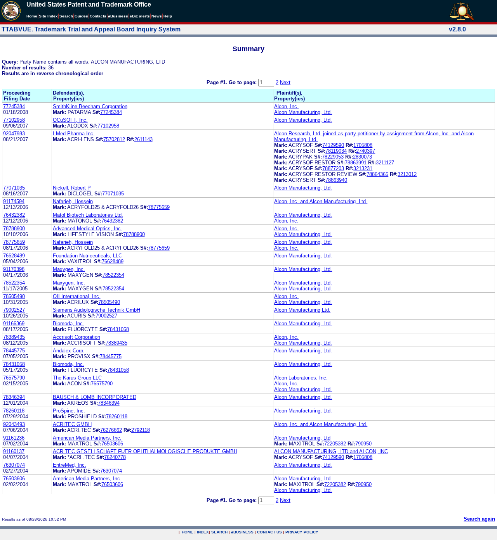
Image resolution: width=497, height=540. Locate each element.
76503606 (112, 444)
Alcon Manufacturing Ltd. (302, 310)
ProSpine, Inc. (69, 411)
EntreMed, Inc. (69, 465)
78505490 (14, 296)
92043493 (14, 424)
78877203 (333, 168)
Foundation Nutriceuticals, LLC (87, 256)
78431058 (118, 329)
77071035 (14, 188)
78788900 (14, 228)
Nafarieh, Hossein (73, 201)
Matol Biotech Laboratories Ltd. (88, 215)
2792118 (140, 430)
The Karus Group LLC (77, 378)
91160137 (13, 451)
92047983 (14, 133)
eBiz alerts (140, 16)
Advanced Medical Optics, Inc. (87, 228)
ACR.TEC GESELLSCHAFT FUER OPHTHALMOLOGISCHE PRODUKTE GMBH (145, 451)
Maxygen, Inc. (69, 269)
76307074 (14, 465)
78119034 (336, 151)
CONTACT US (269, 532)
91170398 (13, 269)
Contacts (98, 16)
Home (31, 16)
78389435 (14, 337)
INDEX (203, 532)
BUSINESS (242, 532)
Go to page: (243, 82)
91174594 (13, 201)
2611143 (143, 139)
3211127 (385, 163)
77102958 (14, 120)
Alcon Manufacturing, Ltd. (303, 112)
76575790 (14, 378)
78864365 (377, 174)
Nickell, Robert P (72, 188)
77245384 (14, 106)
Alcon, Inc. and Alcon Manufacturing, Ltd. (320, 201)
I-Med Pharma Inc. (74, 133)
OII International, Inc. (77, 296)
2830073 (362, 157)
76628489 (14, 256)
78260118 (13, 411)
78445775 (14, 351)
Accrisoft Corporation (76, 337)
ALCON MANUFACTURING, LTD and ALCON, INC (331, 451)
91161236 (13, 438)
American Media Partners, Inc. (87, 438)
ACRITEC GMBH (72, 424)
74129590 (333, 145)
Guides (81, 16)
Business (118, 16)
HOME (187, 532)
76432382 (14, 215)
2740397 (365, 151)
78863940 (336, 180)
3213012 (407, 174)
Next (285, 82)
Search (66, 16)
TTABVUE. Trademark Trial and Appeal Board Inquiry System (91, 29)
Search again (479, 519)
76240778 (115, 457)
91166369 (13, 323)
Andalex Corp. (69, 351)
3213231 (362, 168)
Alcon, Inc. (286, 106)
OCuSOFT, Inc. (70, 120)
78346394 (14, 397)
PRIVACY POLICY (301, 532)
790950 (363, 444)
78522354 (113, 275)
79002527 (14, 310)
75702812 (114, 139)
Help (167, 16)
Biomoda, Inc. (68, 323)
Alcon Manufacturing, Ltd (302, 438)
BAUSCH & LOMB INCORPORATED (94, 397)
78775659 (159, 207)
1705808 (362, 145)
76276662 (111, 430)
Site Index (48, 16)
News (156, 16)
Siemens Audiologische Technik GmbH (96, 310)
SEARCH (219, 532)
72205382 (335, 444)
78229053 (333, 157)
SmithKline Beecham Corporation (90, 106)
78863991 (356, 163)
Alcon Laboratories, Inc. (301, 378)
